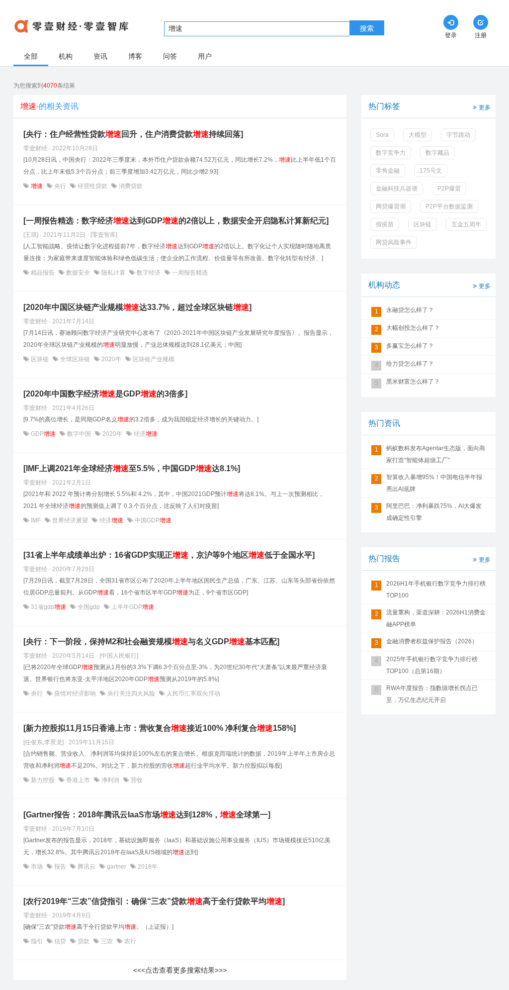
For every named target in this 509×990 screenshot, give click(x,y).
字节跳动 (458, 134)
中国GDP (152, 520)
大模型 (417, 134)
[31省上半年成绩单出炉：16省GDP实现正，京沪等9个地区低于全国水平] (169, 555)
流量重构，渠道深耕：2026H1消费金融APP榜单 (436, 618)
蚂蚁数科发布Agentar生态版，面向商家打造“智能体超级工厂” (435, 454)
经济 (145, 433)
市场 (36, 866)
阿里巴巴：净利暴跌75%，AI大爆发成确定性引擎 (434, 511)
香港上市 (78, 780)
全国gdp (88, 606)
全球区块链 (75, 359)
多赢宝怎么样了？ (410, 345)
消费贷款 (130, 186)
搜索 (367, 28)
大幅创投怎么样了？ (413, 327)
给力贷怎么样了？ (410, 363)
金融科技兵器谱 (397, 188)
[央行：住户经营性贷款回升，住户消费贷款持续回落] (133, 134)
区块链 (39, 359)
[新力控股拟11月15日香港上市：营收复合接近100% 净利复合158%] (159, 728)
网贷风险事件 (394, 242)
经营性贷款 (92, 186)
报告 (60, 866)
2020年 (111, 359)
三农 (106, 941)
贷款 (83, 941)
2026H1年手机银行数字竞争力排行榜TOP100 (436, 589)
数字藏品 (437, 152)
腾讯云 (86, 866)
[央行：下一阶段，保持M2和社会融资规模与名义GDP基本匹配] (151, 641)
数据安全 (78, 272)
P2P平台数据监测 (449, 206)
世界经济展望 (70, 520)
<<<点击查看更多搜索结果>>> (180, 970)
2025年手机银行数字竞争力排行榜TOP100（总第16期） (432, 665)
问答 (170, 56)
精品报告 (42, 272)
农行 (129, 941)
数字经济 (148, 272)
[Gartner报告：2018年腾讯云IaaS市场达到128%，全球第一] (146, 814)
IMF (35, 520)
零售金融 (388, 170)
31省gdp (47, 606)
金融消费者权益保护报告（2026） (432, 641)
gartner (116, 866)
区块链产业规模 (152, 359)
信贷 (60, 941)
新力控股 (42, 780)
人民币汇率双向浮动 (192, 693)
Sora (382, 134)
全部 (31, 56)
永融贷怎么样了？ (410, 309)
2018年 (147, 866)
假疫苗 (385, 224)
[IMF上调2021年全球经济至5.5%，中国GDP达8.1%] (131, 468)
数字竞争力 (391, 152)
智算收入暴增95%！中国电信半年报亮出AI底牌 (434, 483)
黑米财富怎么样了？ (413, 381)
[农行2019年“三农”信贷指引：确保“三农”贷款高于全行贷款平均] (154, 901)
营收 (136, 780)
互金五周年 (466, 224)
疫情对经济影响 (75, 693)
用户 (205, 56)
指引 (36, 941)
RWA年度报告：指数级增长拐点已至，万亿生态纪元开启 (432, 694)
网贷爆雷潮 (391, 206)
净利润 (110, 780)
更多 (485, 107)
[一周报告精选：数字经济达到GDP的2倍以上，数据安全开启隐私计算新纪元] (176, 220)
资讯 (100, 56)
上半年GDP (132, 606)
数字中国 (79, 433)
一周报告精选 (189, 272)
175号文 (431, 170)
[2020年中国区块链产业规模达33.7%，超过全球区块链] (137, 307)
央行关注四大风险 (131, 693)
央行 (60, 186)
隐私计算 (113, 272)
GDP (42, 433)
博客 (135, 56)
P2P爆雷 (449, 188)
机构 (66, 56)
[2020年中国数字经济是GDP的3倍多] (105, 394)
